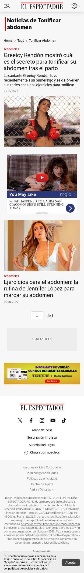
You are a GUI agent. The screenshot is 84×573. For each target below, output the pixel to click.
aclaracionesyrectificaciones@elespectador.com (50, 524)
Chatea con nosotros (45, 452)
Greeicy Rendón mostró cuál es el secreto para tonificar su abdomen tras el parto (40, 62)
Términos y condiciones (42, 473)
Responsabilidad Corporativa (42, 467)
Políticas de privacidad (42, 478)
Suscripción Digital (42, 445)
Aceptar (71, 563)
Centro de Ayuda (42, 484)
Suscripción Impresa (42, 438)
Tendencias (11, 49)
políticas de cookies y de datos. (28, 568)
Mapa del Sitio (42, 430)
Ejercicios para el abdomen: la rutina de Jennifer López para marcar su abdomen (41, 289)
